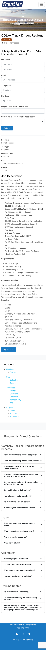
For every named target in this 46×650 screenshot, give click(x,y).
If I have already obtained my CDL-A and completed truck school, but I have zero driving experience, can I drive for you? (21, 607)
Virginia (9, 407)
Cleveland (14, 394)
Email (3, 75)
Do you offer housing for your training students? (20, 598)
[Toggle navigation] (41, 4)
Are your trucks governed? (15, 537)
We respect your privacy (23, 640)
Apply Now (9, 349)
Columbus (14, 380)
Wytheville (14, 416)
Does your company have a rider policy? (21, 460)
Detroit (13, 372)
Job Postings (19, 20)
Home (6, 20)
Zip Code (5, 96)
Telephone (6, 86)
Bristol (13, 391)
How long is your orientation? (16, 558)
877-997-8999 (23, 628)
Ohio (8, 377)
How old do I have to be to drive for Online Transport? (19, 467)
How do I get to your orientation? (18, 576)
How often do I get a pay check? (17, 496)
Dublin (12, 410)
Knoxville (13, 403)
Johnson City (15, 400)
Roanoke (13, 413)
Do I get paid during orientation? (18, 564)
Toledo (13, 383)
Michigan (10, 369)
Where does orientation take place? (19, 570)
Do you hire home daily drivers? (17, 490)
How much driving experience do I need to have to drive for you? (21, 475)
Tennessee (10, 388)
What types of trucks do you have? (19, 531)
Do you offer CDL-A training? (16, 592)
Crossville (14, 397)
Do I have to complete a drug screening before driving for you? (21, 483)
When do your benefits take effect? (19, 508)
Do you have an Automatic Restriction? (18, 117)
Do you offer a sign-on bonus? (17, 502)
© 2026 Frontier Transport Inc (23, 625)
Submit (7, 128)
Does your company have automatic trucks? (19, 524)
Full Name (5, 59)
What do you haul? (12, 543)
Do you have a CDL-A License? (14, 106)
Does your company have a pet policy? (20, 455)
